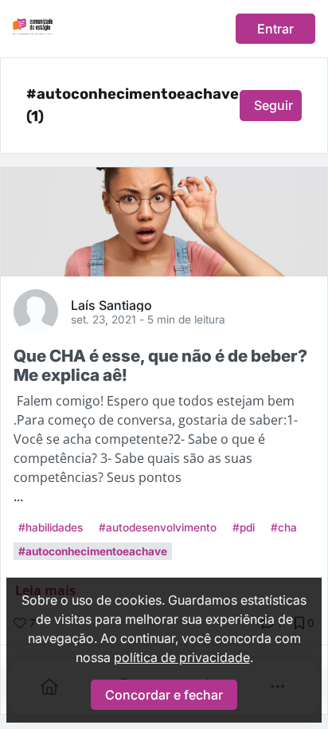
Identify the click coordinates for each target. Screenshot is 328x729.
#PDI (243, 527)
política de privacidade (182, 657)
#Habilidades (50, 527)
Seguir (273, 105)
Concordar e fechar (164, 695)
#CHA (284, 527)
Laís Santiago (111, 304)
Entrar (275, 29)
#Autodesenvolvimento (158, 527)
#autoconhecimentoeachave (92, 551)
